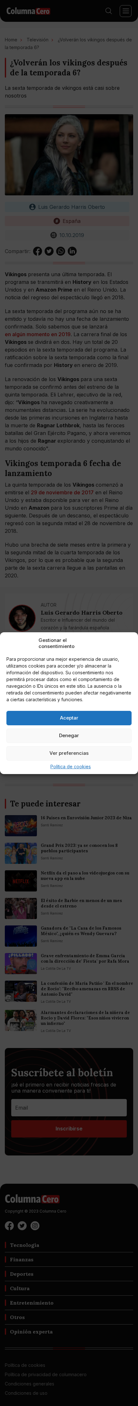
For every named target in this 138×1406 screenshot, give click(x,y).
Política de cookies (70, 766)
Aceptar (69, 718)
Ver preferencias (69, 753)
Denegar (69, 735)
